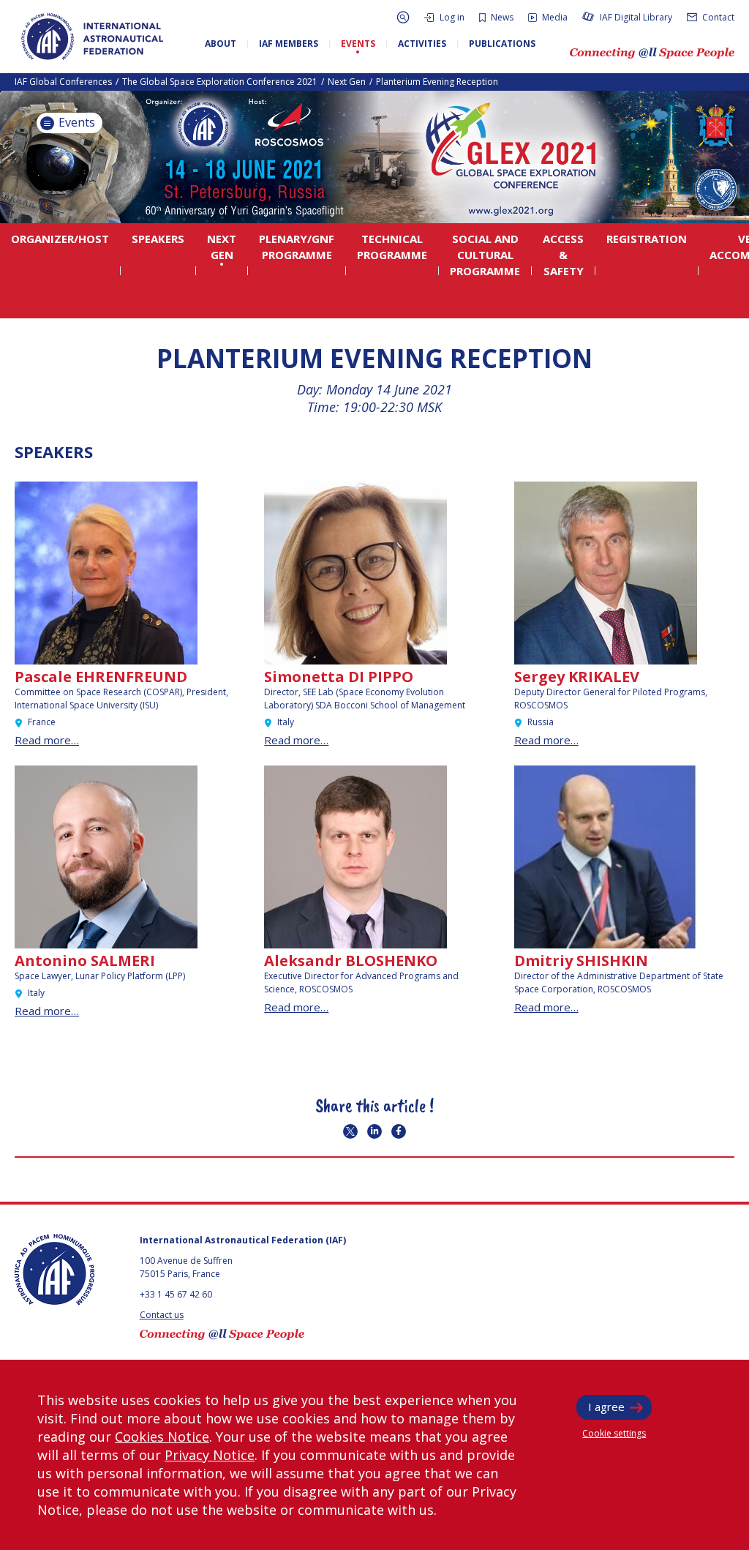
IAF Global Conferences (63, 81)
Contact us (162, 1314)
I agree (606, 1406)
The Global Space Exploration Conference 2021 (219, 81)
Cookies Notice (162, 1436)
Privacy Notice (210, 1455)
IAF (92, 36)
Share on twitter (350, 1131)
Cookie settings (614, 1433)
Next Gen (347, 81)
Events (75, 122)
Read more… (47, 740)
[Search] (403, 17)
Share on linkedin (374, 1131)
